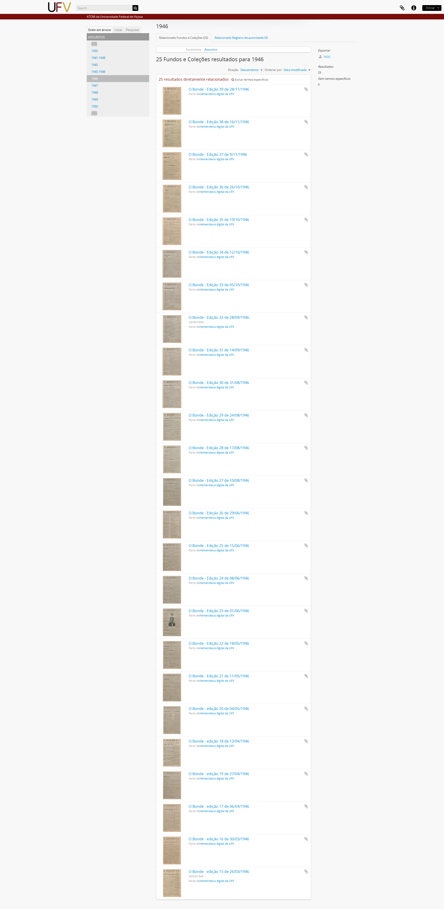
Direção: (233, 70)
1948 (94, 92)
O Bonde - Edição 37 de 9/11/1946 (218, 154)
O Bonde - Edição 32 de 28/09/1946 (219, 317)
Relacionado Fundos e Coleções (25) (183, 38)
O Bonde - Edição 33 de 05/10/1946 (219, 284)
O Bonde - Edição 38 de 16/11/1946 (219, 121)
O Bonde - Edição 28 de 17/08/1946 (219, 447)
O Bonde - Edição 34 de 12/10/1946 (219, 252)
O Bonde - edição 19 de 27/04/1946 (219, 773)
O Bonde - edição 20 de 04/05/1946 (219, 708)
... (94, 44)
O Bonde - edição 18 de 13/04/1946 (219, 741)
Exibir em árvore (99, 30)
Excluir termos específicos (251, 80)
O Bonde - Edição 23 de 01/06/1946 (219, 610)
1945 (94, 65)
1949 (94, 99)
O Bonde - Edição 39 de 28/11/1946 (219, 89)
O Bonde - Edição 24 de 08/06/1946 (219, 578)
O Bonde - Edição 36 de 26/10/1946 (219, 187)
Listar (118, 30)
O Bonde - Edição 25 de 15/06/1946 (219, 545)
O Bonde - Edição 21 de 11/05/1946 (219, 676)
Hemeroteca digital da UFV (217, 94)
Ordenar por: (273, 70)
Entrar (430, 8)
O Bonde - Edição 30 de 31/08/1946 (219, 382)
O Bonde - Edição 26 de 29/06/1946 (219, 513)
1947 (94, 85)
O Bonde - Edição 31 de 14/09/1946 (219, 350)
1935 (94, 51)
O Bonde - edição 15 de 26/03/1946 (219, 871)
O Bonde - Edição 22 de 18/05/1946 (219, 643)
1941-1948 (98, 58)
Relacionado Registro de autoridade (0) (241, 38)
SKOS (326, 57)
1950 (94, 106)
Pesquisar (132, 30)
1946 (94, 79)
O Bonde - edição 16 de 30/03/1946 (219, 838)
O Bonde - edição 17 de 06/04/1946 (219, 806)
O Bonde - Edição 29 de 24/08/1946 (219, 415)
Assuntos (210, 49)
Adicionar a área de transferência (306, 89)
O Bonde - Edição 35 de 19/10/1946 (219, 219)
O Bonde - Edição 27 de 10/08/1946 (219, 480)
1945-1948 (98, 72)
